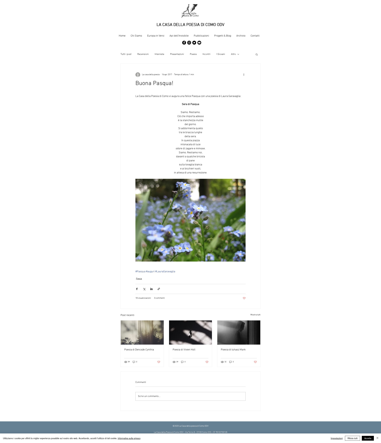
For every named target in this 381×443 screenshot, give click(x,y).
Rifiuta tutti (352, 438)
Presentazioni (177, 54)
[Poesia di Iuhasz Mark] (238, 332)
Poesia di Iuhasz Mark (233, 349)
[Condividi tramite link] (158, 288)
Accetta (367, 438)
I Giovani (220, 54)
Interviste (159, 54)
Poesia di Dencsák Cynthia (139, 349)
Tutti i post (126, 54)
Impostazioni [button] (337, 438)
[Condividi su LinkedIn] (151, 288)
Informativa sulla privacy (129, 438)
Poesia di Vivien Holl (184, 349)
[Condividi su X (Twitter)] (144, 288)
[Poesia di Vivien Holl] (190, 332)
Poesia (193, 54)
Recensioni (143, 54)
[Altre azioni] (244, 74)
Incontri (206, 54)
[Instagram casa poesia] (189, 43)
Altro (233, 54)
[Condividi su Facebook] (136, 288)
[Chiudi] (377, 438)
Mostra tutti (255, 315)
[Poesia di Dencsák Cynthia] (142, 332)
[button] (256, 54)
